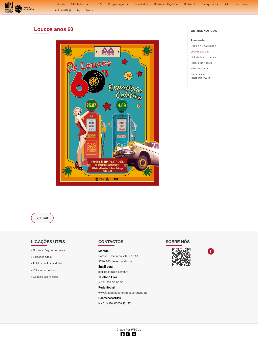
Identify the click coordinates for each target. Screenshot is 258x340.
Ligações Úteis (42, 256)
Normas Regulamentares (49, 250)
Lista (63, 10)
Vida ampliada (199, 68)
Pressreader (198, 40)
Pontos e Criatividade (203, 46)
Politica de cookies (44, 270)
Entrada (60, 4)
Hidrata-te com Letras (203, 57)
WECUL (136, 329)
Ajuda (89, 10)
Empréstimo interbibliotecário (201, 76)
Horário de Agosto (201, 63)
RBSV (98, 4)
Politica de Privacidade (47, 263)
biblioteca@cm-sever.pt (113, 272)
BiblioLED (190, 4)
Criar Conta (240, 4)
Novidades (141, 4)
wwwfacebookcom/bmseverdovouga (122, 293)
